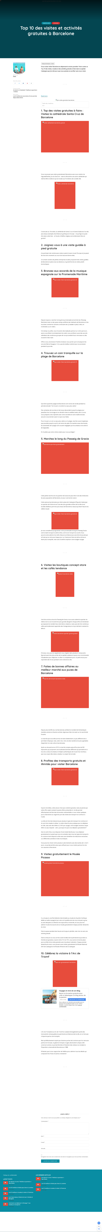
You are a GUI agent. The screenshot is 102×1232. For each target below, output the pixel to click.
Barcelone (46, 23)
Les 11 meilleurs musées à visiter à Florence (21, 1192)
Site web (43, 1148)
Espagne (55, 23)
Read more (44, 96)
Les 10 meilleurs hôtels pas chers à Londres (21, 1187)
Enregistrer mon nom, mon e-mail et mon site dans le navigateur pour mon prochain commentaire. (64, 1156)
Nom (42, 1136)
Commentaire (44, 1121)
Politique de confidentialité (10, 1175)
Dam (14, 76)
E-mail (43, 1142)
